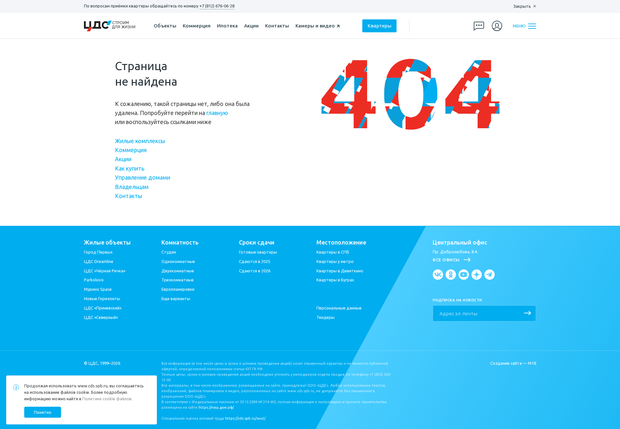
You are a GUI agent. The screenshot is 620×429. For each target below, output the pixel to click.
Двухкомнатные (177, 270)
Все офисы (446, 259)
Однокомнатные (178, 261)
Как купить (129, 168)
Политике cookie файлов (106, 398)
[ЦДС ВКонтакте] (438, 274)
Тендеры (325, 317)
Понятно (42, 412)
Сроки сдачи (256, 242)
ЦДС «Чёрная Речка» (104, 270)
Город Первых (98, 252)
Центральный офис (460, 242)
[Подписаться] (527, 313)
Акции (251, 25)
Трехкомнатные (177, 279)
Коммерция (197, 25)
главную (217, 113)
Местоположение (341, 242)
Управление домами (142, 177)
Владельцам (132, 186)
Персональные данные (339, 308)
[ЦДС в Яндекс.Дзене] (476, 274)
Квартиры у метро (335, 261)
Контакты (277, 25)
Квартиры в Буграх (335, 279)
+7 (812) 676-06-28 (216, 6)
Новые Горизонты (102, 298)
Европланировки (177, 289)
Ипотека (227, 25)
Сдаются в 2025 (254, 261)
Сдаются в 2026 (254, 270)
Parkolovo (94, 279)
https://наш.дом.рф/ (216, 407)
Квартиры (379, 25)
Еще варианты (175, 298)
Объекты (165, 25)
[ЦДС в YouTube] (464, 274)
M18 (532, 363)
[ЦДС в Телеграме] (489, 274)
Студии (168, 252)
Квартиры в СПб (332, 252)
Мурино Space (98, 289)
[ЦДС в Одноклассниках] (451, 274)
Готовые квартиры (258, 252)
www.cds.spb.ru (93, 385)
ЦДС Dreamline (98, 261)
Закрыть (522, 6)
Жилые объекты (107, 242)
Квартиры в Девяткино (339, 270)
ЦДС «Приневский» (102, 308)
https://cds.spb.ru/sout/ (245, 418)
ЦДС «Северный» (101, 317)
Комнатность (180, 242)
